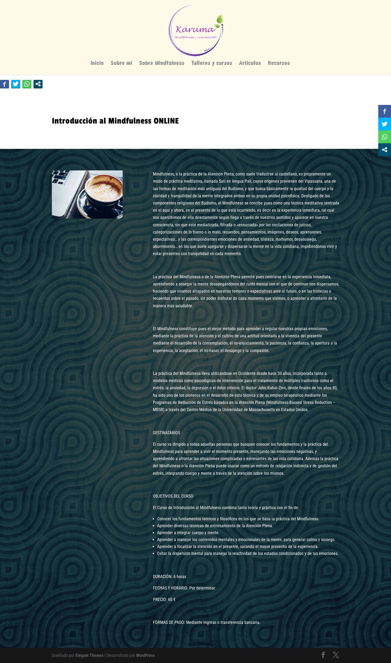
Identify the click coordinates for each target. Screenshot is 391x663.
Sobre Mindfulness (161, 63)
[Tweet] (15, 84)
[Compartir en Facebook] (4, 84)
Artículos (249, 63)
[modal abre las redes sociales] (38, 84)
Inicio (96, 63)
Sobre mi (121, 63)
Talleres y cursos (211, 63)
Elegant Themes (89, 655)
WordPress (145, 655)
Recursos (278, 63)
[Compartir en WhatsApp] (26, 84)
